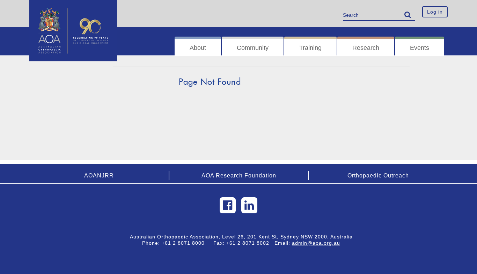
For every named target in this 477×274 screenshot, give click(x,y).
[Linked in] (249, 205)
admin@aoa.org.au (316, 243)
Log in (435, 12)
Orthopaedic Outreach (378, 175)
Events (419, 47)
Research (365, 47)
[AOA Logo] (73, 8)
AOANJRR (99, 175)
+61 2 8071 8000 (186, 243)
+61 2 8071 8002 (250, 243)
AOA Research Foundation (238, 175)
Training (310, 47)
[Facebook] (228, 205)
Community (253, 47)
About (198, 47)
